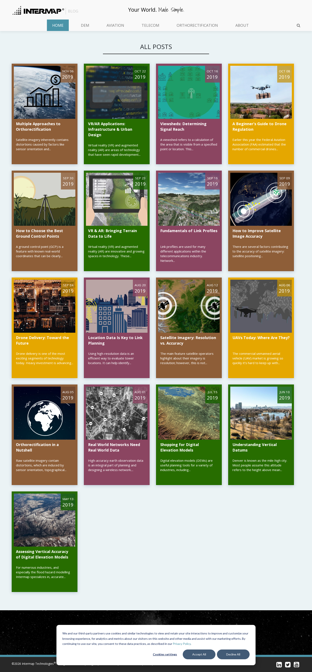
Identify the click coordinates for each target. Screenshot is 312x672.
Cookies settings (165, 654)
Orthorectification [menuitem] (197, 25)
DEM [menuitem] (85, 25)
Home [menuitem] (57, 25)
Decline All (233, 654)
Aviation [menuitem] (115, 25)
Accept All (199, 654)
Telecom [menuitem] (150, 25)
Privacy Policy (182, 643)
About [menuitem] (242, 25)
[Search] (298, 25)
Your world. (156, 9)
